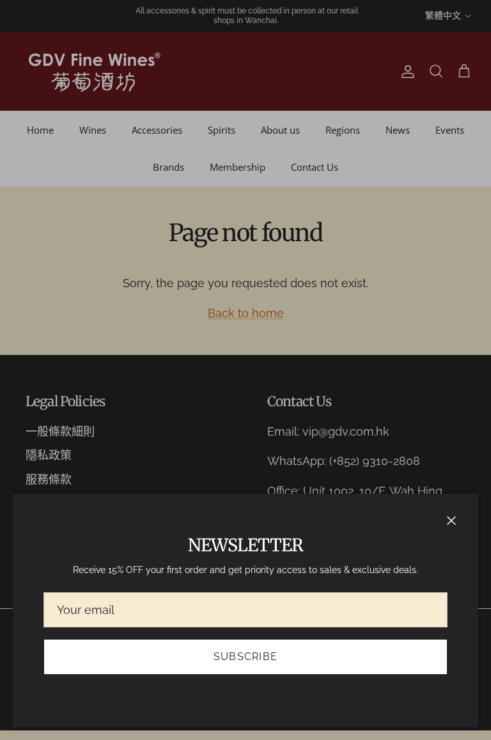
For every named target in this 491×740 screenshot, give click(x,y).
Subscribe (246, 656)
